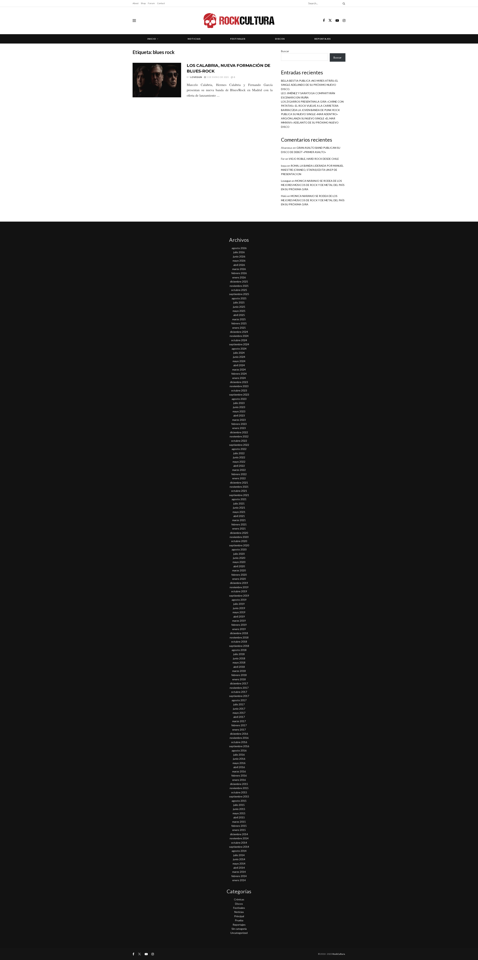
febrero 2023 (239, 423)
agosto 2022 (239, 448)
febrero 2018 (239, 675)
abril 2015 (239, 817)
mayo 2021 (239, 511)
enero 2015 (239, 829)
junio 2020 (239, 557)
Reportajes (322, 38)
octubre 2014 (239, 842)
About (136, 3)
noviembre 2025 (239, 285)
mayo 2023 (239, 411)
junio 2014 (239, 859)
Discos (280, 38)
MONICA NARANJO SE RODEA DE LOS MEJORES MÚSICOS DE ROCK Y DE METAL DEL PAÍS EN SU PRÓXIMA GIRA (312, 185)
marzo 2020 (239, 570)
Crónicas (239, 899)
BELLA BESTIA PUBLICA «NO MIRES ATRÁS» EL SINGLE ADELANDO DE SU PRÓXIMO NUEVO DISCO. (309, 85)
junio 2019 (239, 608)
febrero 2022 (239, 474)
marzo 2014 (239, 871)
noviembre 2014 (239, 838)
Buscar (285, 51)
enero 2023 (239, 428)
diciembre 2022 (239, 432)
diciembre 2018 (239, 633)
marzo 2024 (239, 369)
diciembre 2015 (239, 783)
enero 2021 (239, 528)
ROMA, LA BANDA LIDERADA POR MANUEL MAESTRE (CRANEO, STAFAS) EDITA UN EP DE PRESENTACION (312, 170)
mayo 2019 (239, 612)
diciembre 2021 (239, 482)
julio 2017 (239, 704)
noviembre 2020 (239, 536)
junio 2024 (239, 356)
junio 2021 (239, 507)
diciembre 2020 (239, 532)
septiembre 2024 (239, 344)
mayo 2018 (239, 662)
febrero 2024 (239, 373)
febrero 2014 (239, 876)
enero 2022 (239, 478)
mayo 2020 (239, 562)
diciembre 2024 (239, 331)
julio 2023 (239, 403)
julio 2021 (239, 503)
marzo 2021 (239, 520)
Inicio (151, 38)
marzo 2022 (239, 469)
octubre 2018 (239, 641)
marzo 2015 (239, 821)
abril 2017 (239, 716)
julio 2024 (239, 352)
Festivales (237, 38)
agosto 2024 (239, 348)
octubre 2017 (239, 691)
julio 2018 (239, 654)
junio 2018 (239, 658)
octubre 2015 (239, 792)
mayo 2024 (239, 361)
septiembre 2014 (239, 846)
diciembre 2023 (239, 382)
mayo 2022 (239, 461)
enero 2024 (239, 377)
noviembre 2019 (239, 587)
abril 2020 (239, 566)
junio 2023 (239, 407)
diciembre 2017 (239, 683)
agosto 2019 (239, 599)
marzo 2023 (239, 419)
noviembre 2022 (239, 436)
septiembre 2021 (239, 495)
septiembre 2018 (239, 645)
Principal (239, 916)
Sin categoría (239, 928)
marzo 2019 (239, 620)
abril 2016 (239, 767)
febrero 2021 (239, 524)
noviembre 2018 (239, 637)
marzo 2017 (239, 721)
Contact (161, 3)
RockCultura (339, 954)
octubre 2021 (239, 490)
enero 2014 (239, 880)
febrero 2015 (239, 825)
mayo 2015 (239, 813)
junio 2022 (239, 457)
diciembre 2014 (239, 834)
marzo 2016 (239, 771)
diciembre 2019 (239, 582)
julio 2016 (239, 754)
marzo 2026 (239, 269)
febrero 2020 (239, 574)
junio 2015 (239, 809)
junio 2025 (239, 306)
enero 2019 (239, 629)
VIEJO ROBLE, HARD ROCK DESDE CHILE (314, 158)
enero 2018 (239, 679)
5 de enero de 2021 (217, 77)
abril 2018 (239, 666)
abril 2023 (239, 415)
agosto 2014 (239, 850)
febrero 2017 (239, 725)
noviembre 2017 (239, 687)
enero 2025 (239, 327)
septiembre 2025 (239, 294)
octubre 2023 (239, 390)
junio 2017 (239, 708)
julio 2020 (239, 553)
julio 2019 (239, 603)
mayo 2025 (239, 310)
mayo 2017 (239, 712)
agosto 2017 (239, 700)
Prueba (239, 920)
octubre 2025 (239, 289)
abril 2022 (239, 465)
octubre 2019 (239, 591)
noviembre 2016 (239, 737)
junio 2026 (239, 256)
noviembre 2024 (239, 335)
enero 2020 (239, 578)
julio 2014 (239, 855)
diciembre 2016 (239, 733)
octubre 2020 (239, 541)
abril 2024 (239, 365)
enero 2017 (239, 729)
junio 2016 (239, 758)
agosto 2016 (239, 750)
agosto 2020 (239, 549)
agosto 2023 (239, 398)
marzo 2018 (239, 670)
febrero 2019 (239, 624)
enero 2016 (239, 779)
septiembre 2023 (239, 394)
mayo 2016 (239, 763)
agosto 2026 (239, 248)
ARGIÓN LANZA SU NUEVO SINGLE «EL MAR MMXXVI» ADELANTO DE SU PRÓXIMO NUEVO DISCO (310, 122)
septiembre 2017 (239, 695)
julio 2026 (239, 252)
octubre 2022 (239, 440)
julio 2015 (239, 804)
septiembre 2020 (239, 545)
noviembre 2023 (239, 386)
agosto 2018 (239, 650)
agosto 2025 (239, 298)
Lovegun (196, 77)
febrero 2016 (239, 775)
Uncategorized (239, 932)
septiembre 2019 (239, 595)
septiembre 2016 (239, 746)
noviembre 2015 (239, 788)
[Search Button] (343, 3)
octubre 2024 (239, 340)
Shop (143, 3)
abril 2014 (239, 867)
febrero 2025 (239, 323)
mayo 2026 (239, 260)
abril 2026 (239, 264)
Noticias (194, 38)
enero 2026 (239, 277)
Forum (151, 3)
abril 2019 (239, 616)
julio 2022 (239, 453)
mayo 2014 (239, 863)
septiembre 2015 (239, 796)
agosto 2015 (239, 800)
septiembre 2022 (239, 444)
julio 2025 (239, 302)
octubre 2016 (239, 742)
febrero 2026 (239, 273)
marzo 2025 (239, 319)
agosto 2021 (239, 499)
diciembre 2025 (239, 281)
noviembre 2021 (239, 486)
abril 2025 (239, 315)
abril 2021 (239, 516)
